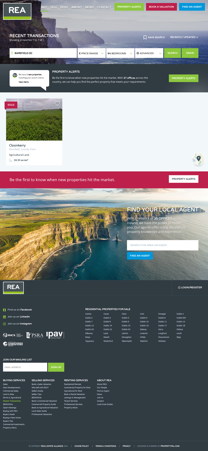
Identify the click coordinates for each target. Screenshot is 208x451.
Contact (104, 7)
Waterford (108, 341)
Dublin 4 (125, 318)
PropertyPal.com (170, 446)
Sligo (179, 337)
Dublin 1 (180, 314)
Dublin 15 (126, 326)
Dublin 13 (89, 326)
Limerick (144, 333)
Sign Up (56, 367)
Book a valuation (161, 6)
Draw (190, 53)
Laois (106, 333)
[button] (149, 53)
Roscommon (163, 337)
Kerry (160, 329)
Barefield (23, 53)
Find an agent (192, 6)
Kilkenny (89, 333)
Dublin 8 (107, 322)
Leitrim (125, 333)
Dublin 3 (107, 318)
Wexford (144, 341)
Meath (106, 337)
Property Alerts (129, 6)
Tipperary (89, 341)
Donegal (162, 314)
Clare (124, 314)
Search (172, 53)
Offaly (142, 337)
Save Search (156, 37)
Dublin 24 (126, 329)
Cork (142, 314)
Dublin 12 (181, 322)
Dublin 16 (144, 326)
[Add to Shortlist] (57, 104)
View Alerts (24, 82)
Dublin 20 (89, 329)
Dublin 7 (89, 322)
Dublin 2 (89, 318)
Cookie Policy (81, 446)
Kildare (180, 329)
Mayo (87, 337)
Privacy (127, 446)
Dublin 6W (181, 318)
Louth (179, 333)
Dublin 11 (162, 322)
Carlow (88, 314)
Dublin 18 (181, 326)
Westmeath (127, 341)
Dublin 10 (144, 322)
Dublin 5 (143, 318)
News (89, 7)
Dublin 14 (108, 326)
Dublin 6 (162, 318)
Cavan (106, 314)
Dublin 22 (108, 329)
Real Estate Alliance (52, 446)
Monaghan (126, 337)
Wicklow (162, 341)
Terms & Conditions (105, 446)
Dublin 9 (125, 322)
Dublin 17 (162, 326)
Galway (143, 329)
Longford (162, 333)
